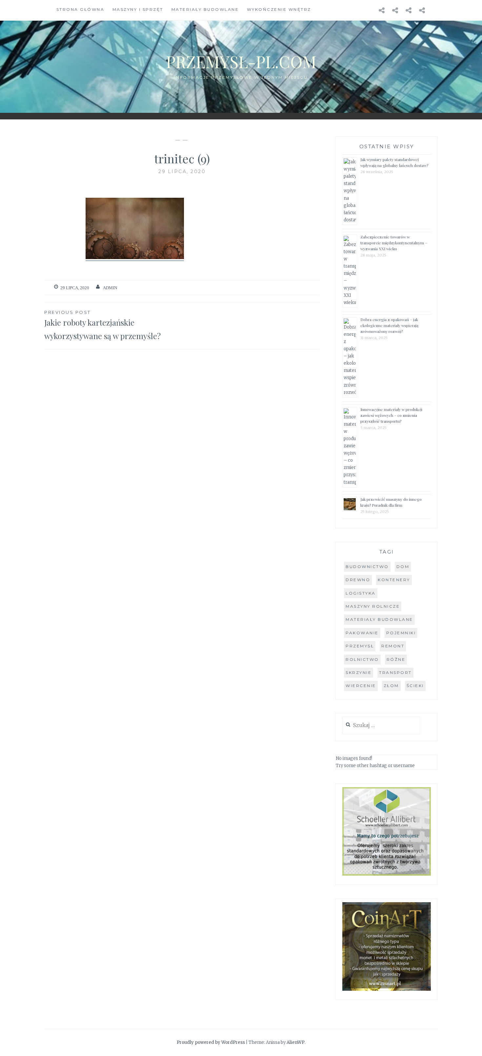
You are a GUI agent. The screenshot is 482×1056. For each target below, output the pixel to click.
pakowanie (362, 632)
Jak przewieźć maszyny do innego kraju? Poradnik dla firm (391, 502)
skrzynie (359, 672)
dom (403, 566)
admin (110, 288)
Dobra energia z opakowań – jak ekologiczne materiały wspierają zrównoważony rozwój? (389, 325)
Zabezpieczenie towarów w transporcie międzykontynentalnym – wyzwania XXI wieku (393, 242)
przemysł (360, 645)
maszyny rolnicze (373, 606)
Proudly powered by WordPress (211, 1042)
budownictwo (367, 566)
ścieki (415, 685)
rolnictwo (362, 659)
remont (392, 645)
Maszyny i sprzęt (137, 9)
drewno (358, 579)
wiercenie (361, 685)
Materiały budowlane (205, 9)
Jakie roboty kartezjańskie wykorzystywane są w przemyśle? (102, 325)
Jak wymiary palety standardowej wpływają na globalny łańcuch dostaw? (394, 162)
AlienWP (296, 1042)
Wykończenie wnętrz (279, 9)
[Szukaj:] (381, 725)
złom (391, 685)
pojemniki (401, 632)
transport (395, 672)
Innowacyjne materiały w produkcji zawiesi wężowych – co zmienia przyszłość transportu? (391, 415)
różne (396, 659)
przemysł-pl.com (241, 61)
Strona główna (80, 9)
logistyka (361, 593)
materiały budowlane (379, 619)
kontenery (394, 579)
